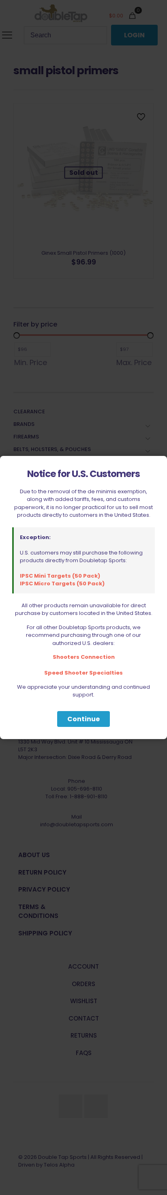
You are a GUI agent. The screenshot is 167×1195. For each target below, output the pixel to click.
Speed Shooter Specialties (83, 673)
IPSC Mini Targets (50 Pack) (60, 576)
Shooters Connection (84, 657)
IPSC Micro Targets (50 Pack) (62, 583)
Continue (83, 719)
